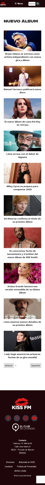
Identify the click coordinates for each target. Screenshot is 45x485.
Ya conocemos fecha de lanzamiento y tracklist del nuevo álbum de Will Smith (22, 254)
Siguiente (35, 365)
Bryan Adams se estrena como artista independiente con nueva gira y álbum (22, 56)
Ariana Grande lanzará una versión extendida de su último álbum (22, 289)
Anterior (9, 365)
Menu (20, 3)
